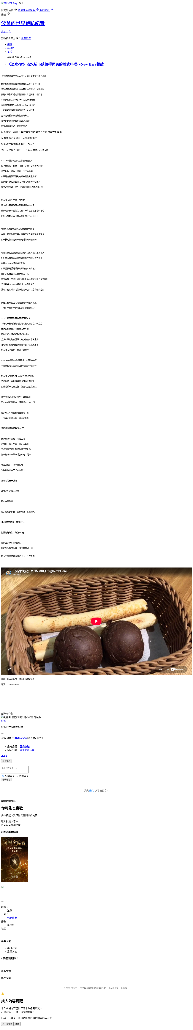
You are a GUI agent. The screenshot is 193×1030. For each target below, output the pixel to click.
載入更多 (6, 761)
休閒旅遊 (26, 38)
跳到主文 (6, 31)
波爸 (3, 721)
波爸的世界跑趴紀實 (23, 23)
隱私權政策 (113, 988)
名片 (9, 51)
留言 (24, 738)
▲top (4, 755)
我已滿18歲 (7, 1024)
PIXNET (74, 988)
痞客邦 (18, 738)
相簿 (9, 44)
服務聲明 (125, 988)
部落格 (10, 48)
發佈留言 (6, 780)
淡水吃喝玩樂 (27, 750)
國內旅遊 (25, 746)
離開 (17, 1024)
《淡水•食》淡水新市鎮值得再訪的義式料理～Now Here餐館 (55, 64)
